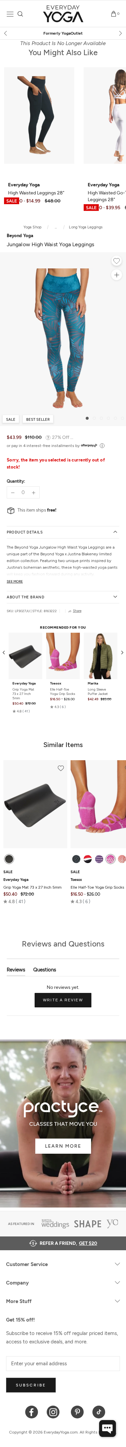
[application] (107, 1428)
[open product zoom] (116, 274)
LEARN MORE (63, 1146)
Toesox (55, 683)
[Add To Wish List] (116, 261)
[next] (120, 33)
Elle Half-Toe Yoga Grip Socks (62, 691)
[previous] (6, 33)
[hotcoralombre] (122, 859)
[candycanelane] (88, 859)
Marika (93, 683)
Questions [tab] (44, 971)
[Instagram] (54, 1411)
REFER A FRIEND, (68, 1243)
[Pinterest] (77, 1411)
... (56, 227)
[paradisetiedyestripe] (111, 859)
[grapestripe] (99, 859)
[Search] (20, 14)
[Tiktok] (98, 1411)
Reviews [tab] (16, 971)
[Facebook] (31, 1411)
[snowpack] (76, 859)
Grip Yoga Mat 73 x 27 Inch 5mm (23, 693)
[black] (9, 859)
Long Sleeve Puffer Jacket (98, 691)
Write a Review (67, 1003)
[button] (21, 711)
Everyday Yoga (24, 683)
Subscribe (31, 1385)
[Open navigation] (10, 13)
